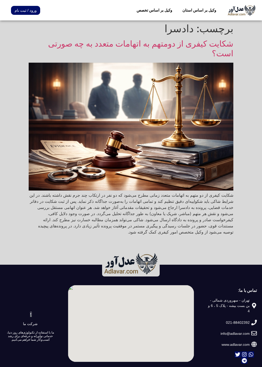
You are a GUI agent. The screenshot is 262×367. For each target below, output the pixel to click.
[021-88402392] (254, 322)
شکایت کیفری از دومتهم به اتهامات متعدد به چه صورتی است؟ (140, 48)
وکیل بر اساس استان (199, 10)
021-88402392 (238, 322)
